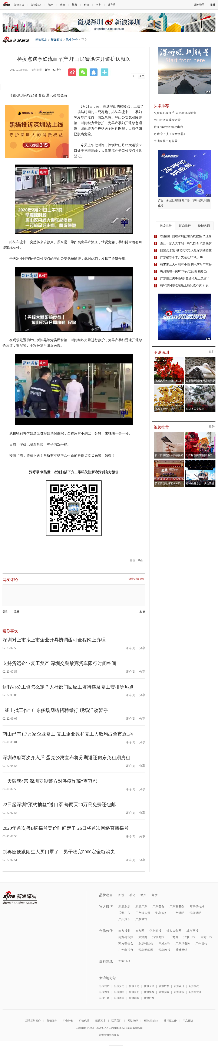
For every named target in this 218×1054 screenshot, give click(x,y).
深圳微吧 (195, 913)
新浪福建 (194, 986)
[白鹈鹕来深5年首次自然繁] (200, 358)
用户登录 (199, 4)
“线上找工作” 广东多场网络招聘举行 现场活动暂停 (55, 710)
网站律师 (133, 1020)
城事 (50, 4)
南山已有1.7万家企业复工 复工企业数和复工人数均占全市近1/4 (68, 734)
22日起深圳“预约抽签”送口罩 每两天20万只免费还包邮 (59, 804)
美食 (62, 4)
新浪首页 (19, 4)
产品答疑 (188, 1020)
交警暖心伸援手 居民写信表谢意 (175, 113)
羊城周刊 (164, 943)
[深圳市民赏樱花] (200, 386)
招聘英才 (100, 1020)
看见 (132, 895)
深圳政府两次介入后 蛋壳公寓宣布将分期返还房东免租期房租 (66, 757)
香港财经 (181, 950)
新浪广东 (141, 906)
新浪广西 (149, 998)
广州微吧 (178, 913)
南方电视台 (125, 943)
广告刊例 (68, 1020)
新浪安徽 (164, 992)
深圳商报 (158, 937)
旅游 (74, 4)
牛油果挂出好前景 (166, 141)
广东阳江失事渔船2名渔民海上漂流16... (186, 278)
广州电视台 (125, 950)
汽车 (98, 4)
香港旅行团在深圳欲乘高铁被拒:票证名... (187, 236)
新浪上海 (134, 986)
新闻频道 (57, 39)
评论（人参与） (54, 69)
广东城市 (141, 919)
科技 (86, 4)
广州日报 (201, 943)
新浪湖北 (104, 992)
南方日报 (206, 937)
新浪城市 (104, 986)
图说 (121, 895)
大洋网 (142, 937)
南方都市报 (125, 937)
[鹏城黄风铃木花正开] (169, 386)
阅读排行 (166, 225)
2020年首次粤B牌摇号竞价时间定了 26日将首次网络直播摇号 (66, 828)
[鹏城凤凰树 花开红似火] (169, 358)
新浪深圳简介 (33, 1020)
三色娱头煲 (142, 913)
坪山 (140, 560)
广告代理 (84, 1020)
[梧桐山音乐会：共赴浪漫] (200, 461)
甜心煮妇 (161, 913)
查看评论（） (137, 579)
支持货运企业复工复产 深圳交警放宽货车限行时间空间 (59, 663)
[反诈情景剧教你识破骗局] (169, 433)
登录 (5, 611)
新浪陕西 (149, 992)
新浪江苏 (179, 992)
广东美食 (158, 906)
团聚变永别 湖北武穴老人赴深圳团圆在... (187, 250)
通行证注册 (170, 1020)
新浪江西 (104, 998)
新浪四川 (179, 986)
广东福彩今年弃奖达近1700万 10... (182, 257)
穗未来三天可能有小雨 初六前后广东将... (187, 264)
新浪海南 (119, 998)
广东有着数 (176, 906)
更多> (212, 351)
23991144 (124, 961)
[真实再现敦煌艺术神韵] (169, 461)
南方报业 (124, 930)
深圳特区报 (145, 943)
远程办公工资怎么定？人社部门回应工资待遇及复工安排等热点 (68, 687)
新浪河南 (119, 986)
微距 (143, 895)
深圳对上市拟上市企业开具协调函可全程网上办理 (54, 639)
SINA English (151, 1020)
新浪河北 (134, 992)
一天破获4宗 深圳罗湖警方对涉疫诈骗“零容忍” (51, 781)
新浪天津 (149, 986)
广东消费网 (182, 943)
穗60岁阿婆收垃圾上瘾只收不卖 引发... (185, 285)
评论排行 (185, 225)
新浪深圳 (36, 4)
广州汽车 (124, 919)
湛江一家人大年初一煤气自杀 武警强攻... (187, 243)
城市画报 (192, 930)
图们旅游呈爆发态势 (167, 120)
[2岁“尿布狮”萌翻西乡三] (200, 433)
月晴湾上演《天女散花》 (170, 134)
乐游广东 (124, 913)
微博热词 (204, 225)
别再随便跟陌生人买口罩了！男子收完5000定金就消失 (59, 851)
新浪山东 (134, 998)
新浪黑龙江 (195, 992)
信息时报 (155, 930)
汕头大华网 (173, 930)
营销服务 (52, 1020)
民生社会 (72, 39)
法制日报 (189, 937)
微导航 (111, 4)
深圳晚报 (164, 950)
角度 (155, 895)
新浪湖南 (119, 992)
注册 (212, 4)
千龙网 (173, 937)
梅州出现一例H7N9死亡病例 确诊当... (184, 271)
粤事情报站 (196, 906)
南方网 (139, 930)
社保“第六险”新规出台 (168, 127)
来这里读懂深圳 (175, 200)
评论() (130, 648)
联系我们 (116, 1020)
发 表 (142, 611)
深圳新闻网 (145, 950)
